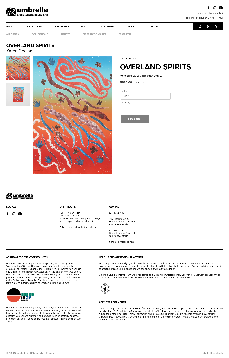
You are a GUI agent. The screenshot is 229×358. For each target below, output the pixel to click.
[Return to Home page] (27, 12)
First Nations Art (94, 34)
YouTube (221, 7)
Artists (65, 34)
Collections (40, 34)
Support (152, 26)
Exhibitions (35, 26)
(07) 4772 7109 (116, 212)
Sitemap (50, 353)
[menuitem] (16, 26)
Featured (125, 34)
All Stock (12, 34)
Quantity (125, 102)
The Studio (108, 26)
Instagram (215, 7)
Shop (131, 26)
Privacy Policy (37, 353)
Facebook (208, 7)
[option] (72, 115)
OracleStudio (216, 353)
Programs (62, 26)
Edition (124, 91)
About (10, 26)
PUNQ (84, 26)
